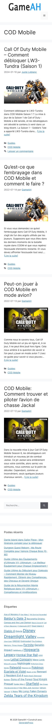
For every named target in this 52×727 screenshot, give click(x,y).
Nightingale (23, 663)
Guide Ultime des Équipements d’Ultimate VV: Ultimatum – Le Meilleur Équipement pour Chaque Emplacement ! (26, 562)
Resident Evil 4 (14, 675)
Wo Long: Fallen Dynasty (33, 691)
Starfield (32, 684)
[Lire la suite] (11, 255)
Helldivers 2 (18, 650)
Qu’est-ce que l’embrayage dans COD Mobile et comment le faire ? (24, 175)
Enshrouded (26, 641)
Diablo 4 (9, 631)
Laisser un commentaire (20, 151)
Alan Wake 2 (24, 615)
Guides (11, 143)
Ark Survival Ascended (38, 615)
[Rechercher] (44, 505)
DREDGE (16, 641)
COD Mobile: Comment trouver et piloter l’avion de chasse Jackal (26, 396)
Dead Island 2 (38, 626)
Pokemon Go (26, 668)
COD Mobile (14, 147)
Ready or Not (31, 672)
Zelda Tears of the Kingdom (26, 696)
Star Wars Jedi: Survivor (29, 688)
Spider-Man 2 (19, 684)
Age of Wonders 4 (12, 614)
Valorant (7, 692)
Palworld (15, 667)
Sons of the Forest (22, 679)
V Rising (14, 691)
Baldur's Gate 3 (15, 618)
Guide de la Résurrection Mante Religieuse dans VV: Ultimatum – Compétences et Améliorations (21, 589)
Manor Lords (39, 659)
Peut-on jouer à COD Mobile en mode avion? (21, 289)
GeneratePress (26, 722)
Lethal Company (21, 659)
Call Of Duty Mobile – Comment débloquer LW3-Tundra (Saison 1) (25, 57)
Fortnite (28, 645)
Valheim (43, 688)
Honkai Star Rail (27, 655)
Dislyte (18, 631)
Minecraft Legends (10, 664)
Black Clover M (37, 623)
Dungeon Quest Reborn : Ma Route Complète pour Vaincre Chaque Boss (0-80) (25, 551)
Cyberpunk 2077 (24, 626)
